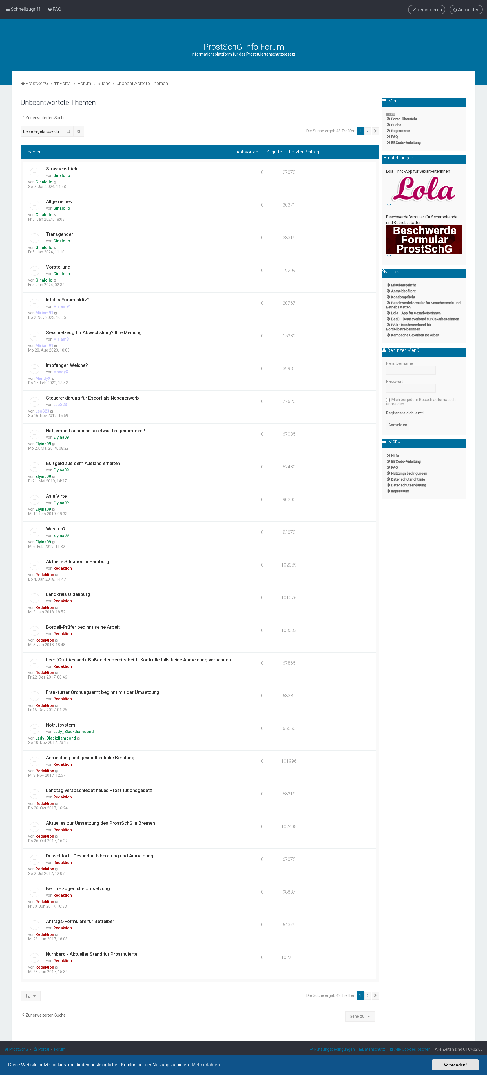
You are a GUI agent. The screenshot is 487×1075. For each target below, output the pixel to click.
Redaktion (62, 568)
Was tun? (56, 529)
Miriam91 (62, 306)
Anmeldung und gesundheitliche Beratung (90, 757)
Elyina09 (61, 437)
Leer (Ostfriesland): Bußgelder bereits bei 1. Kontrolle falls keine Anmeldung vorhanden (138, 659)
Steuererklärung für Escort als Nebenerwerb (92, 398)
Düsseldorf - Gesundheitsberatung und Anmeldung (99, 856)
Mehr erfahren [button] (206, 1064)
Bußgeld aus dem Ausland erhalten (83, 463)
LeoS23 (60, 404)
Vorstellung (58, 267)
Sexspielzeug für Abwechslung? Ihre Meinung (94, 332)
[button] (375, 131)
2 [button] (368, 131)
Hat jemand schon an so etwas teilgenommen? (95, 430)
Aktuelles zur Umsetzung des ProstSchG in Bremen (100, 823)
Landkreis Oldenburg (68, 594)
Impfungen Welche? (67, 365)
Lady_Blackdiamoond (73, 731)
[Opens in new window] (424, 191)
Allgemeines (59, 201)
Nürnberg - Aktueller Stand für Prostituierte (91, 954)
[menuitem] (54, 9)
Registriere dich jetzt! (405, 413)
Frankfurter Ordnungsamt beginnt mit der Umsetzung (102, 692)
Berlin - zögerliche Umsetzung (78, 888)
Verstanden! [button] (455, 1065)
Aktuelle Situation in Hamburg (77, 561)
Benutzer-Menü (402, 350)
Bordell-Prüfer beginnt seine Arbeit (83, 627)
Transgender (59, 234)
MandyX (60, 372)
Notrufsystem (60, 725)
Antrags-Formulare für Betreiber (80, 921)
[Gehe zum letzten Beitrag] (55, 182)
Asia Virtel (57, 496)
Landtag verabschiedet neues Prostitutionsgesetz (99, 790)
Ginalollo (61, 175)
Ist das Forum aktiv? (67, 299)
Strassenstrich (61, 169)
